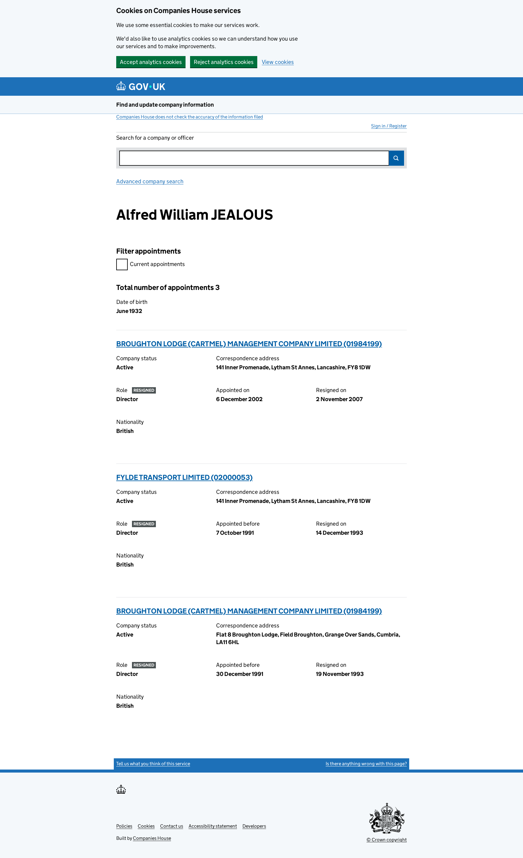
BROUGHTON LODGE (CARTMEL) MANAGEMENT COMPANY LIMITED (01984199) (249, 343)
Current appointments (157, 264)
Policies (124, 826)
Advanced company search (149, 181)
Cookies (146, 826)
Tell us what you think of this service (153, 764)
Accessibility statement (213, 826)
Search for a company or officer (155, 137)
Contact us (171, 826)
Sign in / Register (389, 126)
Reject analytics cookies (224, 61)
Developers (254, 826)
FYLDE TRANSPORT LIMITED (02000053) (184, 477)
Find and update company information (165, 104)
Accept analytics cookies (151, 61)
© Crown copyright (387, 840)
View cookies (278, 62)
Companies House (152, 838)
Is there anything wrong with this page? (366, 764)
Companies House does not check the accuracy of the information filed (189, 117)
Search (396, 158)
